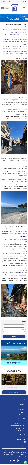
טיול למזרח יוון (14, 388)
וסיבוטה (5, 265)
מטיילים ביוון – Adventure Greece (11, 2)
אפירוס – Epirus (14, 32)
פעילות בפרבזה (23, 236)
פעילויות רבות (21, 258)
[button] (23, 8)
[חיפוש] (2, 8)
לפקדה (19, 272)
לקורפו (10, 43)
